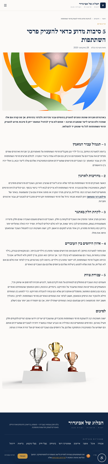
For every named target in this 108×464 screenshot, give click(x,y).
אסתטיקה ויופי (65, 443)
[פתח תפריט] (5, 5)
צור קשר (94, 455)
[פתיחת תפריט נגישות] (102, 458)
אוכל (93, 443)
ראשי (104, 18)
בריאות (20, 443)
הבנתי (22, 456)
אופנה (85, 443)
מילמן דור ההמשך (96, 197)
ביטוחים (53, 443)
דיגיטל (12, 443)
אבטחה (101, 443)
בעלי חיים (43, 443)
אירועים (77, 443)
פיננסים (96, 18)
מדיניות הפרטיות (59, 457)
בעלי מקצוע (31, 443)
